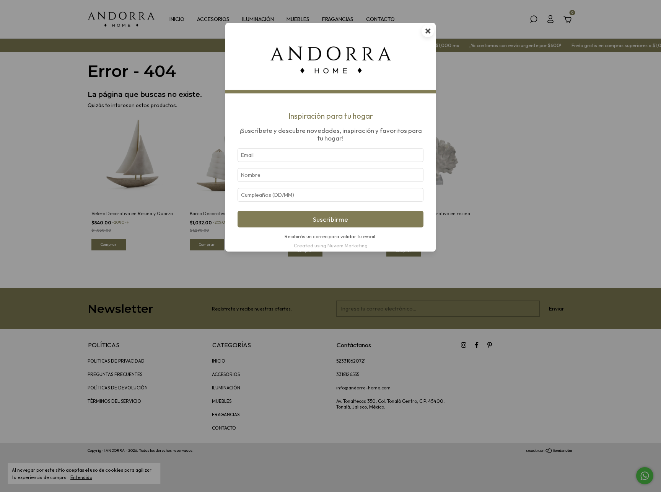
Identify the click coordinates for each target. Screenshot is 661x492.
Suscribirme (330, 219)
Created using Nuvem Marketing (331, 245)
